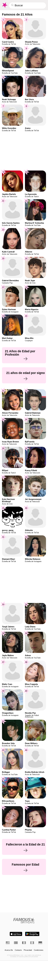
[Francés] (24, 942)
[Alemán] (40, 942)
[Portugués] (16, 942)
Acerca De (9, 950)
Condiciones (38, 950)
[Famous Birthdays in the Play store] (32, 934)
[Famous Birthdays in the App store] (16, 934)
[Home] (24, 920)
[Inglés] (8, 942)
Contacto (18, 950)
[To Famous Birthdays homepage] (4, 5)
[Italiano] (32, 942)
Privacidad (28, 950)
